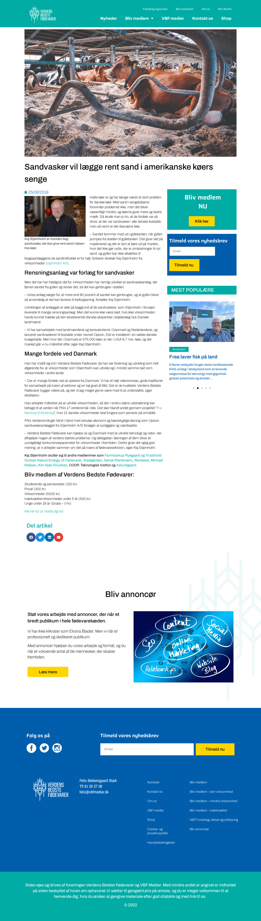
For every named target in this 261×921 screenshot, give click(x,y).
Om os (206, 9)
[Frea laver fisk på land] (201, 321)
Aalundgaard (126, 465)
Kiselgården (93, 460)
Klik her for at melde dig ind (43, 511)
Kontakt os (202, 18)
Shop (226, 18)
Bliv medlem (137, 18)
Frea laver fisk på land (193, 356)
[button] (194, 388)
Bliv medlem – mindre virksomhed (213, 801)
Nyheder (108, 18)
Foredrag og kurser (155, 9)
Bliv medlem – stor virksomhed (211, 791)
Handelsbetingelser (161, 842)
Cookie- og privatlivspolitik (157, 831)
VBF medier (173, 18)
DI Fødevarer (71, 460)
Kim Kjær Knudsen (52, 465)
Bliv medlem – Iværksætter (208, 810)
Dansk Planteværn (118, 460)
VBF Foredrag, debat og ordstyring (214, 819)
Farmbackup (114, 455)
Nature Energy (48, 460)
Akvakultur (179, 349)
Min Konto (224, 9)
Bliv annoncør (185, 9)
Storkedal (141, 460)
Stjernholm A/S (57, 263)
